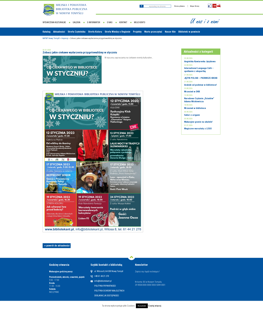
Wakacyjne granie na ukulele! (198, 121)
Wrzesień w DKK (192, 91)
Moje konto (139, 22)
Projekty (137, 31)
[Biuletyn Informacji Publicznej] (218, 6)
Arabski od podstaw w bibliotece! (200, 85)
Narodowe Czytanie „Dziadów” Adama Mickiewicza (199, 100)
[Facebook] (210, 6)
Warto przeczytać (153, 31)
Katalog (46, 31)
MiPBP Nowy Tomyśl (51, 38)
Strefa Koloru (95, 31)
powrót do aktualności (58, 245)
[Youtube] (214, 6)
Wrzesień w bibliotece (195, 108)
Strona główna (179, 6)
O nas (109, 22)
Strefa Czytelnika (76, 31)
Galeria (76, 22)
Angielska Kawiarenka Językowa (200, 61)
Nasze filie (170, 31)
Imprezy (64, 38)
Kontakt (123, 22)
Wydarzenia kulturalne (54, 22)
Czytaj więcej (154, 306)
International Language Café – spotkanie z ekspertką (199, 70)
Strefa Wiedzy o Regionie (117, 31)
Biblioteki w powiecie (189, 31)
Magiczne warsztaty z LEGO (198, 128)
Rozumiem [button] (142, 306)
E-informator (93, 22)
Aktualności (59, 31)
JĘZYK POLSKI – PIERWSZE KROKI (200, 78)
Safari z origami (192, 115)
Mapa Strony (194, 6)
